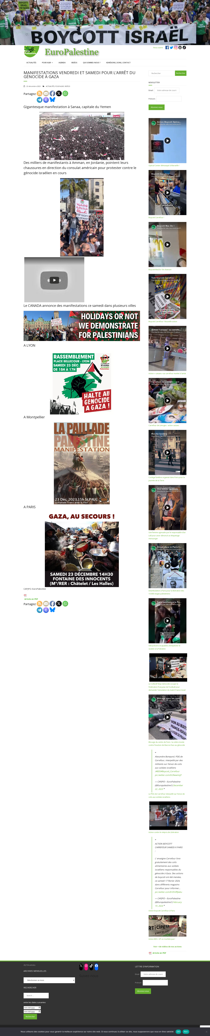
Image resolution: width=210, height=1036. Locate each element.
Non (186, 1031)
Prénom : (152, 99)
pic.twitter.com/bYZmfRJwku (168, 892)
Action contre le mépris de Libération (164, 832)
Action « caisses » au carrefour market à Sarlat (167, 373)
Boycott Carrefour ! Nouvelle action (163, 321)
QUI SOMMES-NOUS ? (91, 62)
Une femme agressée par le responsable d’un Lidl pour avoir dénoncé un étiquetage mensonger (167, 535)
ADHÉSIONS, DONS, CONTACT (118, 62)
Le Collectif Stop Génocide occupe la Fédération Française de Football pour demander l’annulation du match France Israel (167, 687)
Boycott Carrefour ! (156, 217)
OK (178, 1031)
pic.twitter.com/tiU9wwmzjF (168, 775)
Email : (151, 90)
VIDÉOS (74, 62)
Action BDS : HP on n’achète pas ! (162, 939)
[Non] (206, 1031)
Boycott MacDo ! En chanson (160, 269)
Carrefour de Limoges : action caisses (164, 425)
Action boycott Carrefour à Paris (162, 910)
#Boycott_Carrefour (170, 771)
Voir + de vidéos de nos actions (167, 946)
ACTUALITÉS (31, 62)
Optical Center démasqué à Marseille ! (164, 165)
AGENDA (62, 62)
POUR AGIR (46, 62)
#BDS (158, 771)
